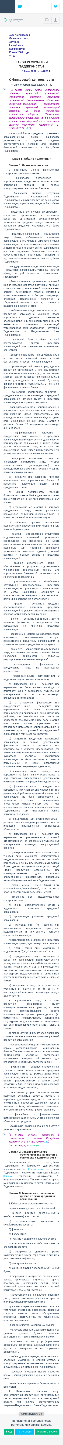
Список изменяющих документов (32, 84)
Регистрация (24, 1431)
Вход (9, 1431)
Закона (8, 1176)
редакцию (34, 1145)
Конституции (35, 1169)
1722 (27, 128)
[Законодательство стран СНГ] (7, 6)
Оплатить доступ (47, 1431)
